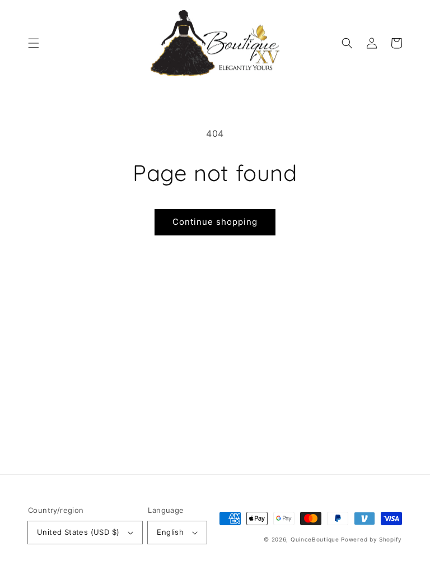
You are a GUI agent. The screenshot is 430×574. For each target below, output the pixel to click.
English (170, 531)
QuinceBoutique (315, 539)
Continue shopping (215, 221)
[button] (33, 43)
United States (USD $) (78, 531)
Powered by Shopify (371, 539)
